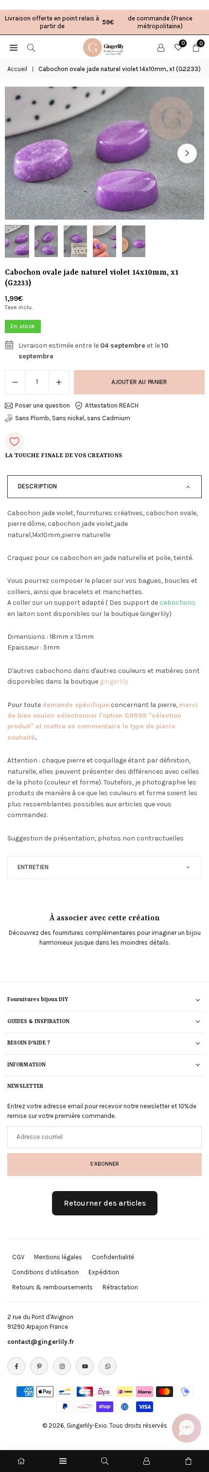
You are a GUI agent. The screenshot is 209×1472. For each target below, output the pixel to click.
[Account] (161, 47)
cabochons (177, 602)
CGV (18, 1257)
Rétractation (120, 1287)
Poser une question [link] (42, 405)
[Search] (31, 47)
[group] (104, 153)
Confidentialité (113, 1257)
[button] (187, 153)
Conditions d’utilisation (45, 1272)
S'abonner (104, 1163)
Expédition (103, 1272)
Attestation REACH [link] (112, 405)
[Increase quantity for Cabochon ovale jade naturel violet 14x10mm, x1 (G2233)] (59, 382)
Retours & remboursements (52, 1287)
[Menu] (63, 1461)
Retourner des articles (105, 1203)
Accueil (17, 69)
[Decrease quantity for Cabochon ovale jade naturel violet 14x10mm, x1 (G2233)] (15, 382)
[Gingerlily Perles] (105, 46)
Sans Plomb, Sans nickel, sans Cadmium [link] (72, 418)
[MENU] (13, 47)
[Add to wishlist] (14, 441)
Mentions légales (58, 1257)
